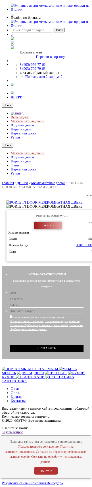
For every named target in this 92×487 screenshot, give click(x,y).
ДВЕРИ (17, 97)
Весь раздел (20, 117)
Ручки (15, 137)
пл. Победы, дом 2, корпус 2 (41, 77)
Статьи (16, 393)
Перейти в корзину (50, 57)
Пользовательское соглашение (26, 321)
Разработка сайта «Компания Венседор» (32, 483)
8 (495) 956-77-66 (33, 64)
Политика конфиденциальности (62, 321)
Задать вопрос (12, 432)
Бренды (16, 397)
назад (18, 113)
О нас (15, 389)
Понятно (46, 471)
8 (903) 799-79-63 (33, 68)
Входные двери (22, 125)
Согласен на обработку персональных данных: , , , (46, 323)
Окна (15, 165)
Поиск (59, 30)
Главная (8, 183)
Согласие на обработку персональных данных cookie (39, 325)
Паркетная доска (23, 133)
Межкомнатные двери (27, 121)
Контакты (18, 401)
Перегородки (21, 129)
